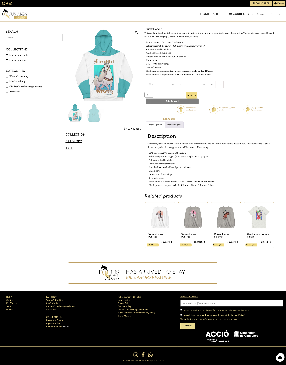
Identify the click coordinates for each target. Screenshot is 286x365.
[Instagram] (3, 3)
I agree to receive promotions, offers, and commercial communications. (215, 310)
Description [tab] (155, 125)
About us (262, 14)
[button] (136, 32)
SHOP (217, 14)
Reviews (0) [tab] (174, 125)
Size (151, 84)
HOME (205, 14)
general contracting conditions (208, 315)
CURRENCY (241, 14)
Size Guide (191, 95)
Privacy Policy (237, 315)
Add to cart (172, 101)
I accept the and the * (213, 315)
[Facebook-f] (7, 3)
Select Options (153, 245)
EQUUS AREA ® (138, 361)
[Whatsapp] (11, 3)
